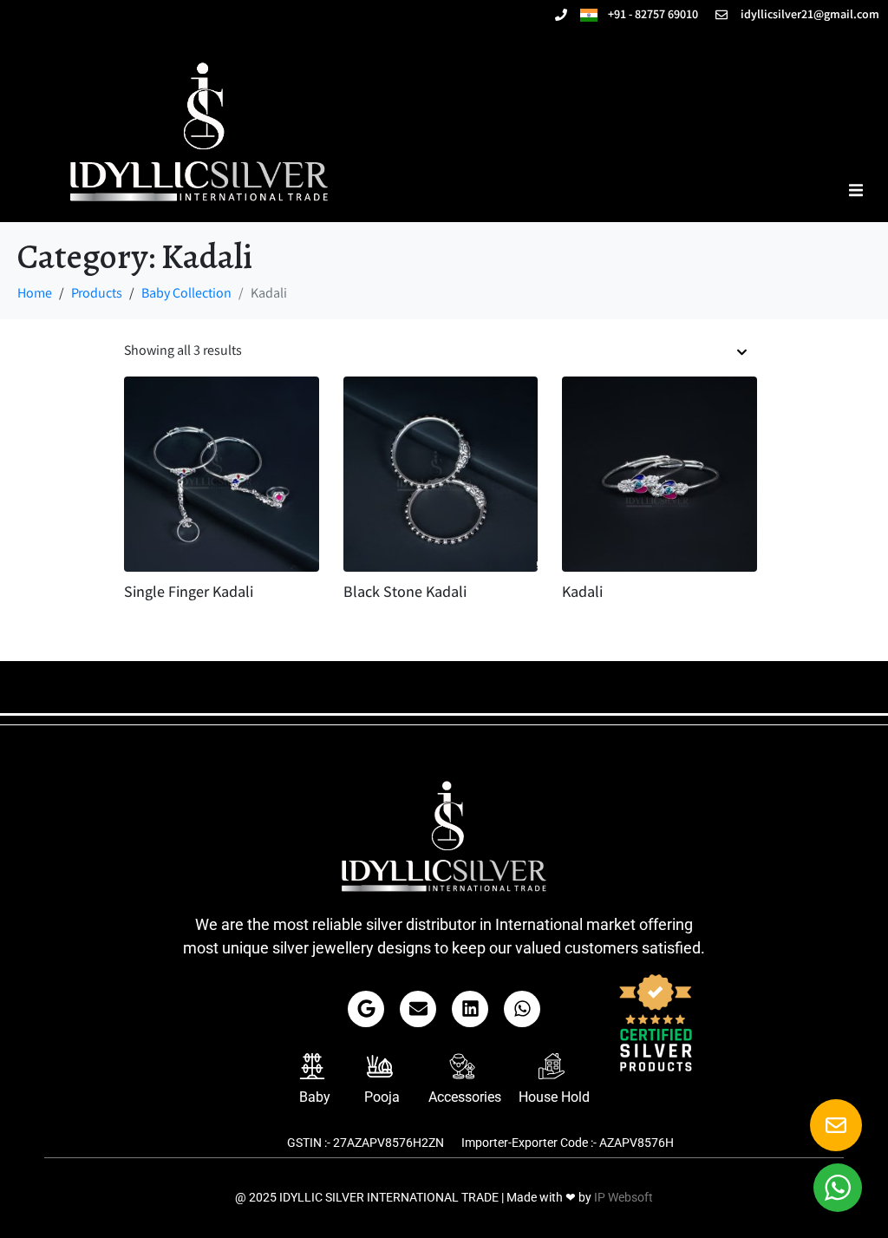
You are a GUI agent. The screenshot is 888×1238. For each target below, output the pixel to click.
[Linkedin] (470, 1009)
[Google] (366, 1009)
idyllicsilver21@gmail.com (810, 15)
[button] (855, 189)
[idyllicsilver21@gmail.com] (721, 15)
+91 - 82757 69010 (647, 15)
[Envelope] (418, 1009)
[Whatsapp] (522, 1009)
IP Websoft (623, 1197)
